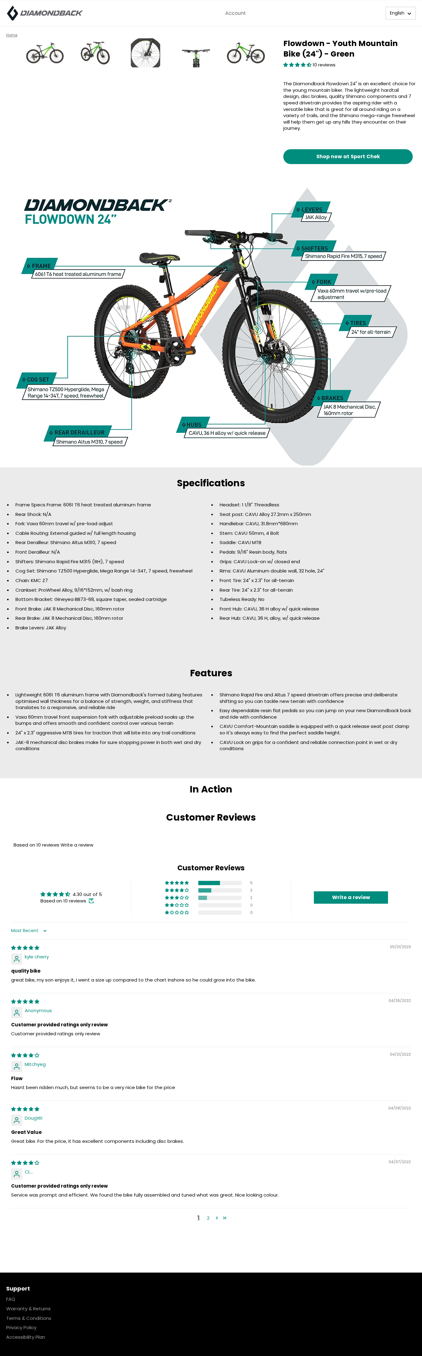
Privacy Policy (21, 1327)
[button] (400, 13)
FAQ (10, 1299)
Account (235, 13)
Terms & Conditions (28, 1318)
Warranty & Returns (28, 1308)
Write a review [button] (351, 897)
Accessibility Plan (25, 1337)
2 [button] (208, 1218)
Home (11, 35)
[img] (25, 947)
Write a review (77, 845)
